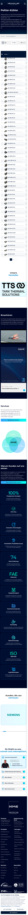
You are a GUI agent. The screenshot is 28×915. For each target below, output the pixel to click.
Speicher (3, 846)
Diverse (2, 862)
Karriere (16, 867)
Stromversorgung (5, 851)
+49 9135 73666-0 (16, 764)
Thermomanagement (11, 36)
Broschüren (16, 877)
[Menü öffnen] (2, 3)
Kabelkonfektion (4, 859)
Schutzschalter (4, 839)
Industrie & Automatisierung (18, 832)
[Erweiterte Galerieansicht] (5, 43)
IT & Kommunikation (19, 839)
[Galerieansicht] (3, 43)
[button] (17, 445)
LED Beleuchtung (5, 831)
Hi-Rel (2, 857)
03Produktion (21, 446)
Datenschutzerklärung (6, 906)
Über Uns (16, 870)
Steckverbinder (4, 849)
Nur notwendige (7, 909)
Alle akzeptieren (13, 912)
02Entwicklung (6, 446)
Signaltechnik (4, 844)
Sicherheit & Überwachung (17, 858)
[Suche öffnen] (24, 3)
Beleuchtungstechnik (19, 842)
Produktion (3, 872)
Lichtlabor (3, 875)
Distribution (3, 867)
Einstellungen (20, 909)
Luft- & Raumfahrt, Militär (18, 845)
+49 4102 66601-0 (18, 824)
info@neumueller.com (17, 765)
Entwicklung (4, 870)
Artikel (5, 54)
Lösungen (17, 829)
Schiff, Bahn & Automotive (17, 854)
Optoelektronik (4, 834)
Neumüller (17, 865)
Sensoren (3, 841)
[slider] (13, 731)
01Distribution (13, 434)
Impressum (17, 906)
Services (3, 865)
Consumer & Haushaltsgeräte (18, 836)
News (15, 872)
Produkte (4, 829)
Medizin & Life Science (19, 848)
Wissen (2, 877)
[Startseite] (13, 4)
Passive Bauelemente (6, 836)
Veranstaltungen (17, 875)
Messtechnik (17, 851)
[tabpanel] (13, 369)
